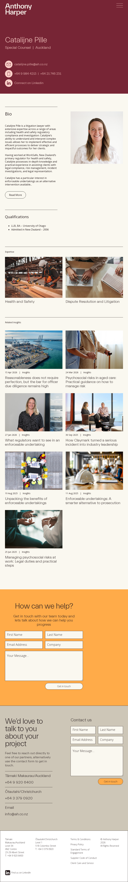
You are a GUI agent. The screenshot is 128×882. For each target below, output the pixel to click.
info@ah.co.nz (16, 814)
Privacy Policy (77, 844)
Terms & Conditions (81, 839)
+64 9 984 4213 (25, 73)
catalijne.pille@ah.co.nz (30, 64)
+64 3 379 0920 (19, 798)
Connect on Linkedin (29, 83)
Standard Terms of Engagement (80, 851)
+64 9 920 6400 (19, 782)
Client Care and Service (82, 863)
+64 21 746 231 (50, 73)
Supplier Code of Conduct (84, 857)
